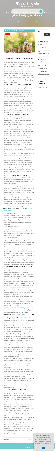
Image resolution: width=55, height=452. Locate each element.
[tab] (41, 11)
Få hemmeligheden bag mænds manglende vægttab (43, 73)
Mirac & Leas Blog (27, 3)
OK (43, 448)
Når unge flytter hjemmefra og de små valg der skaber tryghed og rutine (43, 46)
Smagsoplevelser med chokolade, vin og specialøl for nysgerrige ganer (43, 66)
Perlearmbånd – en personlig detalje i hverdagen (43, 59)
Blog (32, 19)
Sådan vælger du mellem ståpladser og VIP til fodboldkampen (43, 53)
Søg (39, 31)
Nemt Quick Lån (22, 314)
